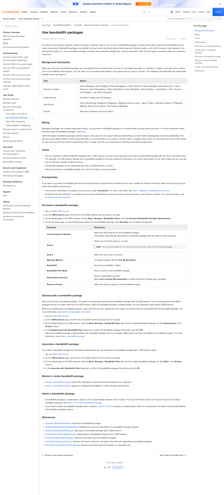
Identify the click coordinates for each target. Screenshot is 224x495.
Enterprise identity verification (58, 197)
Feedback (118, 467)
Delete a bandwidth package (72, 336)
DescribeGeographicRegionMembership (62, 445)
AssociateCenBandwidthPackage (59, 430)
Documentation (9, 18)
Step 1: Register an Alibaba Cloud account (151, 190)
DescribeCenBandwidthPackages (59, 437)
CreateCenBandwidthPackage (58, 423)
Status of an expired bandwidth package (84, 402)
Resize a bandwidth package (57, 385)
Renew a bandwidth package (57, 382)
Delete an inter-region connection (76, 311)
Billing (83, 131)
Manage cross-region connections (96, 25)
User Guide (78, 25)
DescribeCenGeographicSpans (58, 441)
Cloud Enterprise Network (28, 18)
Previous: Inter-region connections (59, 455)
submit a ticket (104, 406)
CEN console (63, 211)
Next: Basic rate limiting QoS (171, 455)
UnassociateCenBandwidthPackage (60, 434)
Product (183, 39)
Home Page (46, 25)
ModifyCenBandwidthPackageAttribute (61, 427)
